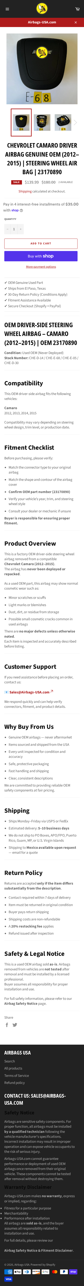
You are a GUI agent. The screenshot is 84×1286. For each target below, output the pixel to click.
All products (13, 1068)
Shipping (25, 191)
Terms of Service (16, 1075)
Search (9, 1061)
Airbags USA (21, 1265)
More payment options (41, 267)
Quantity (10, 219)
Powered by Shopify (43, 1265)
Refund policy (14, 1082)
